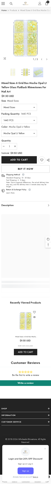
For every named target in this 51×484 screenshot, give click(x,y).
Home (4, 10)
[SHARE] (47, 160)
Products (13, 10)
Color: (15, 126)
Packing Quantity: (16, 113)
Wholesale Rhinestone (27, 439)
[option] (25, 38)
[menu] (3, 3)
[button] (41, 59)
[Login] (39, 3)
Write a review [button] (26, 383)
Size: (10, 100)
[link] (41, 160)
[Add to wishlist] (34, 312)
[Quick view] (34, 317)
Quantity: (6, 140)
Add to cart (19, 159)
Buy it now (25, 169)
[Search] (11, 3)
